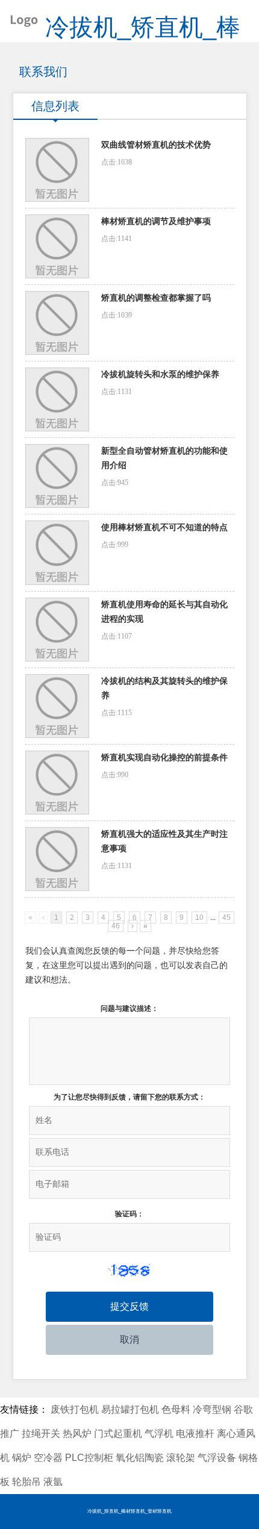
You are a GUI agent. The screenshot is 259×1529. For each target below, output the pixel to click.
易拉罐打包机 (130, 1409)
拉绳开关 (41, 1433)
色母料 (175, 1409)
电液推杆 (195, 1433)
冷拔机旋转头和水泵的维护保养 (160, 374)
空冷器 (48, 1457)
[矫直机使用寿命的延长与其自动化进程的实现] (57, 629)
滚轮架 (180, 1457)
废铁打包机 (75, 1409)
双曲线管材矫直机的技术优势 (156, 144)
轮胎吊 (26, 1482)
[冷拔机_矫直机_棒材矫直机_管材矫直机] (19, 18)
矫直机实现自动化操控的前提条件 (164, 757)
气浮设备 (217, 1457)
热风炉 (77, 1433)
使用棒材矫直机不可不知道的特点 (164, 527)
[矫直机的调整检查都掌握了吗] (57, 323)
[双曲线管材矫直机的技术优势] (57, 170)
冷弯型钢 (212, 1409)
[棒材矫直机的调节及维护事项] (57, 246)
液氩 (53, 1482)
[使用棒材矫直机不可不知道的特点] (57, 552)
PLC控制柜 (89, 1457)
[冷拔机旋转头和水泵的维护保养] (57, 399)
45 (226, 917)
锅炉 (21, 1457)
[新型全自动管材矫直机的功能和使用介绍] (57, 476)
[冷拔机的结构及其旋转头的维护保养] (57, 706)
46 (115, 926)
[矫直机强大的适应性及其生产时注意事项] (57, 859)
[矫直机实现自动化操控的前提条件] (57, 782)
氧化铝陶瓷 (140, 1457)
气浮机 (159, 1433)
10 (199, 917)
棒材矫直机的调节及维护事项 (156, 221)
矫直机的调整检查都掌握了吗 (156, 297)
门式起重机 (118, 1433)
